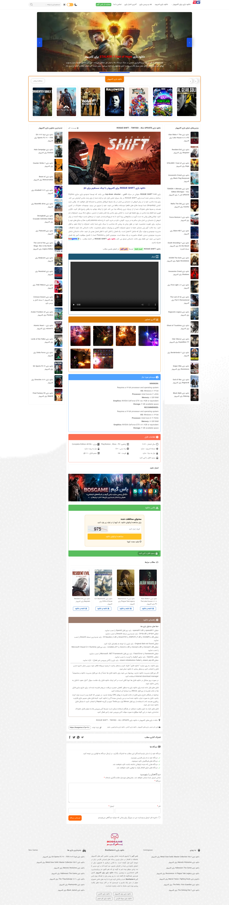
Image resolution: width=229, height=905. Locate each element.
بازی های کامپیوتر (145, 720)
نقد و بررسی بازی (145, 4)
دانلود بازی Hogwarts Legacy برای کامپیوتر (178, 313)
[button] (176, 72)
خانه (156, 720)
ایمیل (111, 806)
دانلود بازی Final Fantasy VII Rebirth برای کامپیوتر (43, 395)
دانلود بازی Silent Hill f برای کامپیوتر (179, 232)
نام (159, 806)
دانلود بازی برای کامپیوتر (182, 4)
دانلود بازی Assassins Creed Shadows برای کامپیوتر (178, 273)
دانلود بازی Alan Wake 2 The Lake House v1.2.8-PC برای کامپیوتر (178, 137)
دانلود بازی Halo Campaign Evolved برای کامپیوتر (43, 151)
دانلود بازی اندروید (161, 4)
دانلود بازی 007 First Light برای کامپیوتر (178, 286)
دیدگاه (158, 781)
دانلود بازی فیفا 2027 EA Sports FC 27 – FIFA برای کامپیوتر (43, 137)
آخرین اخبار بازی (130, 4)
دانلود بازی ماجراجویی (118, 727)
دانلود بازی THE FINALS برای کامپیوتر (43, 286)
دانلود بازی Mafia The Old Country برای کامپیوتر (180, 205)
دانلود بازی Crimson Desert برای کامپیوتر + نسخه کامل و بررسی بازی (43, 300)
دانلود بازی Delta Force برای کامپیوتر (43, 354)
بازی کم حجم (154, 727)
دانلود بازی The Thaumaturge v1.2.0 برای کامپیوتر (67, 879)
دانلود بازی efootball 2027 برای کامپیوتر (42, 192)
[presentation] (189, 42)
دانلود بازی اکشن (131, 727)
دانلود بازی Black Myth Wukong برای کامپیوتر (181, 395)
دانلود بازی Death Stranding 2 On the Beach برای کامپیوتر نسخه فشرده (178, 246)
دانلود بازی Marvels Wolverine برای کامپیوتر (184, 862)
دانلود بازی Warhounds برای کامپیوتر (72, 884)
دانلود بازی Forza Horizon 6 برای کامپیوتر (179, 219)
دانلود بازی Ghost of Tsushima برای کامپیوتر (178, 327)
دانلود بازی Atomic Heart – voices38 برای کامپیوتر (43, 327)
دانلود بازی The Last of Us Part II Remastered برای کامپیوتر (179, 300)
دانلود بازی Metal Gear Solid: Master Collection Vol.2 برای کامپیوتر (175, 857)
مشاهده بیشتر (37, 81)
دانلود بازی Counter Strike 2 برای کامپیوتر (43, 165)
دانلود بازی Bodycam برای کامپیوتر (44, 259)
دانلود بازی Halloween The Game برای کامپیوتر (182, 868)
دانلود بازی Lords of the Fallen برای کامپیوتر (42, 341)
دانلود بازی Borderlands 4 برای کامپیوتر (178, 354)
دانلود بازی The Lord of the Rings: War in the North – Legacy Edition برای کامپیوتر (43, 246)
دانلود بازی (111, 239)
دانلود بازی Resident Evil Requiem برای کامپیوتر (180, 151)
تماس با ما (117, 4)
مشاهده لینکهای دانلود (114, 536)
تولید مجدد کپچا (133, 541)
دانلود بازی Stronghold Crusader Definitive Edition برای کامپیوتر (43, 219)
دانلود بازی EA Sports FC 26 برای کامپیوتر (43, 368)
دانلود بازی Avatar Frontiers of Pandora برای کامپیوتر (42, 313)
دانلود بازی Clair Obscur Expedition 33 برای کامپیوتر (179, 341)
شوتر (108, 727)
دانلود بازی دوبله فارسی (124, 898)
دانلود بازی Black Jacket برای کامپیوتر (71, 890)
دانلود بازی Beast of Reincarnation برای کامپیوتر (43, 178)
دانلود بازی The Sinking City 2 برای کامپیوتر (184, 890)
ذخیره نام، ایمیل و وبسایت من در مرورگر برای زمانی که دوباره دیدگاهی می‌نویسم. (127, 817)
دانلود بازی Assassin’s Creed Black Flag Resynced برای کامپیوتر (178, 178)
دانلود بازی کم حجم (104, 898)
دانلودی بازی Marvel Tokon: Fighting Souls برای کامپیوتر (179, 879)
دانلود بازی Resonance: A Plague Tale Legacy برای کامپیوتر (178, 873)
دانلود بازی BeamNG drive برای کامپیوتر (42, 205)
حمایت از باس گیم (104, 4)
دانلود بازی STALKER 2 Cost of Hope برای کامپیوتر (178, 165)
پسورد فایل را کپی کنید (148, 457)
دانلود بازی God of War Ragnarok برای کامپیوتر (181, 381)
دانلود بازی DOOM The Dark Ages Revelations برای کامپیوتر (178, 259)
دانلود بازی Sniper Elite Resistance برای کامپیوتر (180, 368)
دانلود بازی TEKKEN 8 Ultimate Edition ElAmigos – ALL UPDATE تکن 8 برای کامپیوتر (178, 192)
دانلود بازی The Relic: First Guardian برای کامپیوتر (181, 884)
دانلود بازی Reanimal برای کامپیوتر (44, 273)
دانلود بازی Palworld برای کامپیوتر (44, 232)
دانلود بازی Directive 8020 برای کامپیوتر (42, 381)
